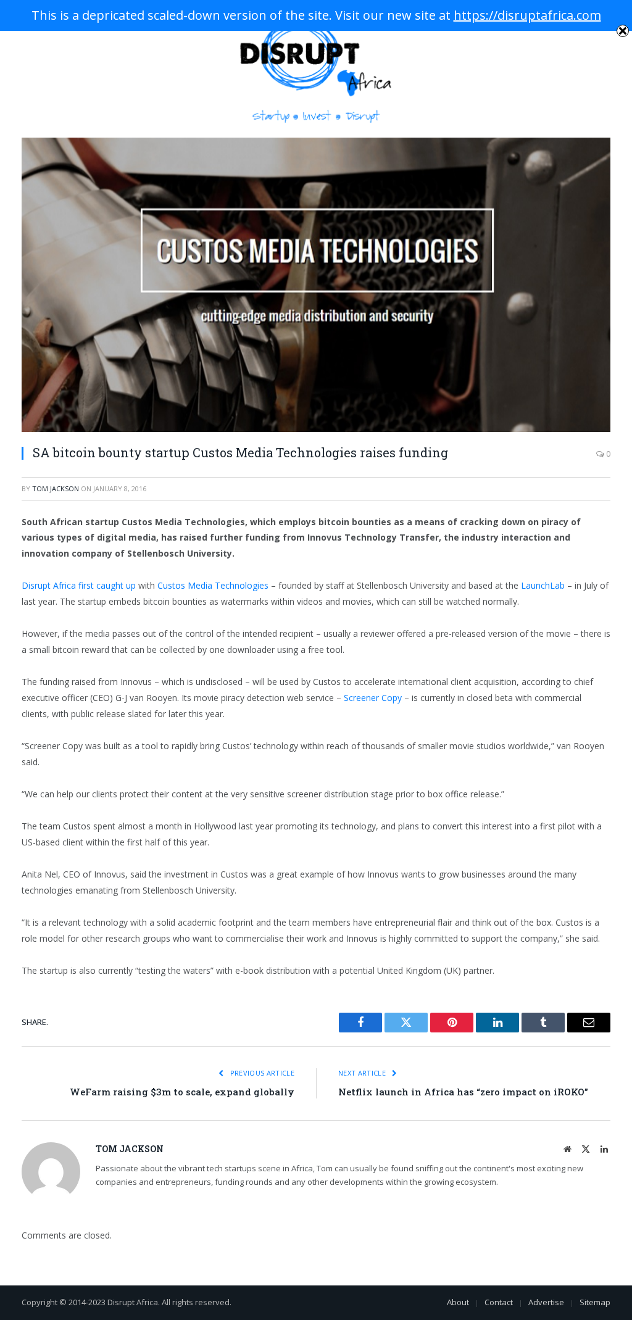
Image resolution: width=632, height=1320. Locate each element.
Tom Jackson (55, 488)
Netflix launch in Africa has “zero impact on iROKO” (463, 1091)
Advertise (546, 1302)
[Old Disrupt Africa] (316, 69)
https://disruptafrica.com (527, 15)
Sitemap (595, 1302)
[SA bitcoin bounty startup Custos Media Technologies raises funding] (316, 285)
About (458, 1302)
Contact (498, 1302)
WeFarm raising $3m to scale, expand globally (182, 1091)
